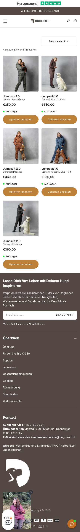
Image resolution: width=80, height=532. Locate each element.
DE (40, 526)
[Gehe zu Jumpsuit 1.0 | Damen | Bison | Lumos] (59, 74)
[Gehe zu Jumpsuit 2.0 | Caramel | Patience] (21, 146)
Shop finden (10, 394)
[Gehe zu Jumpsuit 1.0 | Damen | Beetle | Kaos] (21, 74)
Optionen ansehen (20, 119)
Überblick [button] (11, 338)
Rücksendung (11, 387)
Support (8, 360)
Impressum (9, 367)
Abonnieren (65, 315)
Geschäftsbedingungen (17, 373)
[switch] (8, 522)
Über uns (8, 346)
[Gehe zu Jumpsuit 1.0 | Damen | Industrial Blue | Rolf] (59, 146)
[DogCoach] (18, 473)
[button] (5, 21)
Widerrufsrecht (12, 401)
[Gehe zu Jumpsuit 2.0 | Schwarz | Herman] (21, 218)
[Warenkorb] (75, 21)
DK (33, 526)
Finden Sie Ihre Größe (16, 353)
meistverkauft (57, 41)
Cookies (8, 380)
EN (46, 526)
